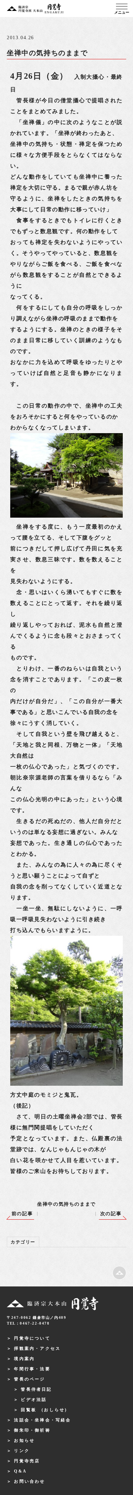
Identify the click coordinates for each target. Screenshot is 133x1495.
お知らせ (24, 1440)
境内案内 (24, 1358)
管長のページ (29, 1379)
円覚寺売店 (27, 1461)
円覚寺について (32, 1338)
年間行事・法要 (32, 1369)
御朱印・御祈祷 (32, 1430)
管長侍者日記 (36, 1389)
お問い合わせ (29, 1481)
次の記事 (110, 1213)
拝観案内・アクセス (37, 1348)
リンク (22, 1450)
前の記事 (22, 1213)
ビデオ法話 (34, 1399)
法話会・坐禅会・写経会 (42, 1420)
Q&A (20, 1471)
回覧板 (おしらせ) (44, 1409)
